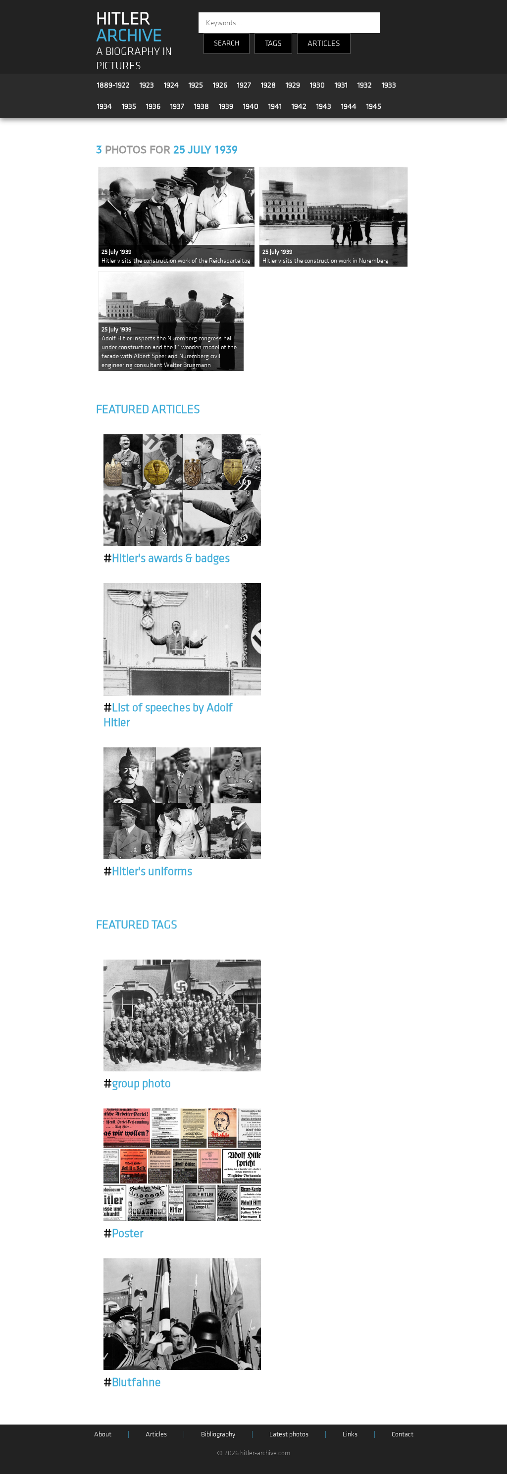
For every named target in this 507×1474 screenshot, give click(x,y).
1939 (226, 106)
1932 (364, 85)
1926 (220, 85)
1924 (171, 85)
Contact (402, 1434)
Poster (123, 1233)
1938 (201, 106)
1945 (373, 106)
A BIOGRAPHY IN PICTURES (134, 59)
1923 (147, 85)
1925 (196, 85)
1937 (177, 106)
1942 (299, 106)
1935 (129, 106)
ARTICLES (323, 43)
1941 (275, 106)
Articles (156, 1434)
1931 (341, 85)
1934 (104, 106)
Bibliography (218, 1434)
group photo (137, 1083)
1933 (389, 85)
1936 (153, 106)
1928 (268, 85)
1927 (244, 85)
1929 (293, 85)
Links (350, 1434)
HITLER (129, 27)
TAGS (273, 43)
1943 (323, 106)
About (102, 1434)
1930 (317, 85)
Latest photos (288, 1434)
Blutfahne (132, 1382)
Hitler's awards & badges (166, 558)
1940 (250, 106)
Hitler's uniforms (147, 871)
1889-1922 (113, 85)
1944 (348, 106)
